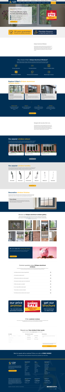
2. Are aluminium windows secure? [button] (19, 275)
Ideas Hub (36, 367)
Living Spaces (28, 2)
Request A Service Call (47, 372)
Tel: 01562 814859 (27, 380)
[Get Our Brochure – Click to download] (49, 306)
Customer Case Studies (37, 366)
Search (47, 0)
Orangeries (26, 369)
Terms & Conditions (21, 386)
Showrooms (38, 0)
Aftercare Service (46, 367)
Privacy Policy (13, 386)
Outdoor (39, 2)
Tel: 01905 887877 (37, 380)
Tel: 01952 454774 (47, 380)
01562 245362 (54, 0)
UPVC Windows (28, 335)
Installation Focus (46, 366)
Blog (35, 372)
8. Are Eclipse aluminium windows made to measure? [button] (22, 292)
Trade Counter (36, 371)
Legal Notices (10, 386)
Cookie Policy (17, 386)
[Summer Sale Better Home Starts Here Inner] (32, 306)
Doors (23, 2)
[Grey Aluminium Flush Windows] (16, 225)
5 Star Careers (36, 370)
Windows (20, 2)
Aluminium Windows (36, 335)
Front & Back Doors (29, 337)
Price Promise (36, 369)
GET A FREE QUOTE (53, 2)
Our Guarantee (46, 368)
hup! (25, 371)
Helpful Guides (46, 369)
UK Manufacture (46, 365)
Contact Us (45, 371)
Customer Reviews (33, 0)
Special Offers (20, 0)
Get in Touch (42, 0)
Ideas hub (43, 2)
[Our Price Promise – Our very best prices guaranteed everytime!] (16, 306)
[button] (13, 21)
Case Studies (28, 0)
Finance (24, 0)
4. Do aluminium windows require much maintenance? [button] (22, 281)
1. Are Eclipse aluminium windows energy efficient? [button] (21, 272)
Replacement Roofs (34, 2)
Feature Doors (36, 337)
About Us (48, 2)
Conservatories (26, 368)
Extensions (26, 370)
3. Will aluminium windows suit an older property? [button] (21, 278)
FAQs (45, 370)
